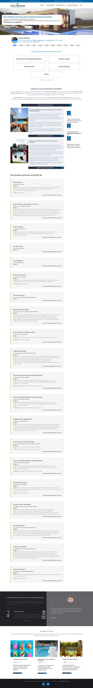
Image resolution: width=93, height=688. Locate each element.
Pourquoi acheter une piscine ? (20, 659)
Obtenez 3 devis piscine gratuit (45, 105)
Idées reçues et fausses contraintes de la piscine (46, 660)
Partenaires (54, 681)
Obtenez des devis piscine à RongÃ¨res (45, 135)
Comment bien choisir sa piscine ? (70, 659)
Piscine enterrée (50, 5)
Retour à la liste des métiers (47, 80)
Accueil (42, 5)
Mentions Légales (46, 681)
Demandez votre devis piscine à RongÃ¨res (45, 167)
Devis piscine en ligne (73, 5)
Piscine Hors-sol (61, 5)
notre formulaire (13, 20)
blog (81, 5)
